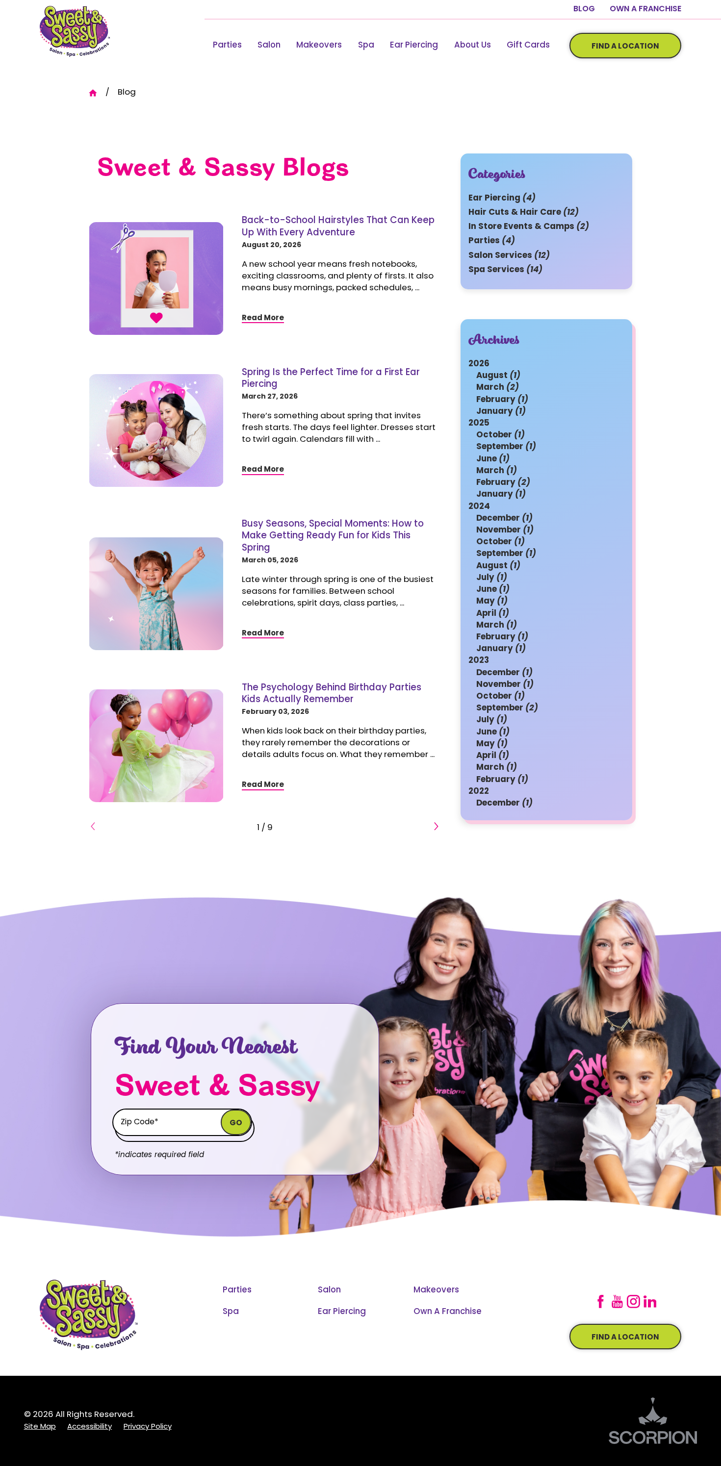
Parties (227, 45)
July (491, 578)
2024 (479, 506)
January (501, 411)
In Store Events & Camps (528, 227)
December (504, 518)
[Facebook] (600, 1301)
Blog (584, 9)
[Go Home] (97, 93)
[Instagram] (633, 1301)
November (505, 530)
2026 (478, 364)
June (493, 459)
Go (236, 1123)
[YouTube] (617, 1301)
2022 (478, 791)
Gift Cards (528, 45)
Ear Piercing (414, 45)
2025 (478, 423)
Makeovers (319, 45)
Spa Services (505, 269)
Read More (263, 318)
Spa (366, 45)
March (497, 387)
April (492, 613)
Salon (269, 45)
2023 (478, 661)
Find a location (625, 1337)
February (502, 399)
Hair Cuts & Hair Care (523, 212)
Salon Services (509, 255)
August (498, 376)
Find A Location (625, 47)
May (492, 601)
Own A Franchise (645, 9)
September (506, 447)
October (500, 435)
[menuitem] (227, 46)
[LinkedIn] (650, 1301)
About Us (472, 45)
